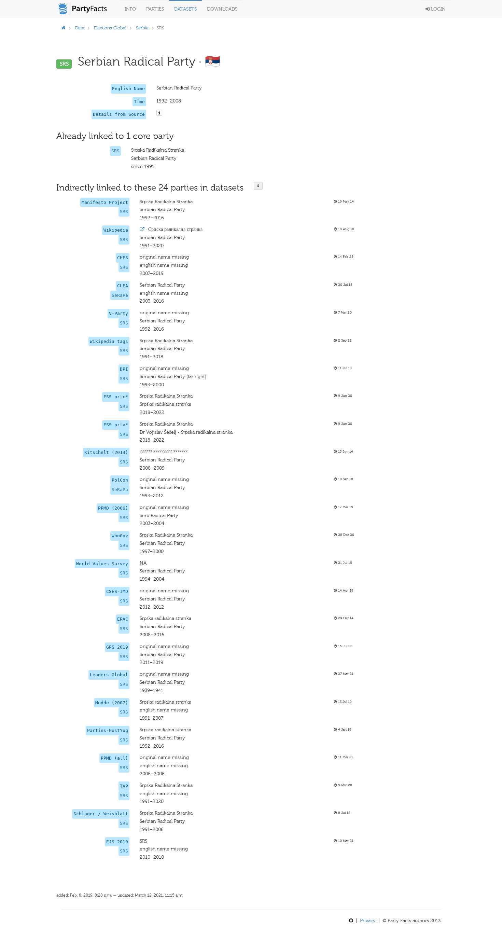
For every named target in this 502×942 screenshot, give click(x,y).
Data (79, 27)
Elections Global (110, 27)
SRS (115, 150)
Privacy (368, 921)
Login (438, 9)
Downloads (222, 9)
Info (130, 9)
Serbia (142, 27)
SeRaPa (120, 295)
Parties (155, 9)
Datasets (185, 9)
